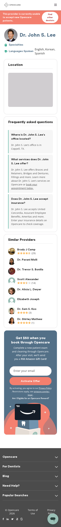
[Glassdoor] (22, 519)
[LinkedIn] (8, 519)
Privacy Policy (45, 388)
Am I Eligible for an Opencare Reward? (30, 398)
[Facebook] (3, 519)
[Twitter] (12, 519)
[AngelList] (17, 519)
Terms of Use (33, 511)
